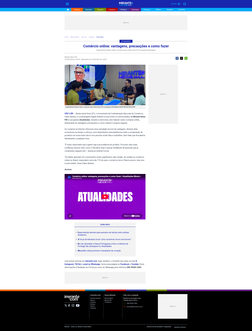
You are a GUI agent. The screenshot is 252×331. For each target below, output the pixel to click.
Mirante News (75, 37)
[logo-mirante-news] (126, 4)
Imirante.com (91, 261)
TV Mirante (107, 302)
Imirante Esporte (95, 298)
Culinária (93, 302)
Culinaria (112, 10)
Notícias (88, 10)
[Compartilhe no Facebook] (177, 58)
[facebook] (69, 305)
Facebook (124, 264)
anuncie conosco (180, 327)
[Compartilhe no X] (182, 58)
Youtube (135, 264)
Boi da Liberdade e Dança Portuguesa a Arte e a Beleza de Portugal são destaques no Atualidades (103, 245)
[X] (66, 305)
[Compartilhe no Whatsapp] (185, 58)
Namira (77, 10)
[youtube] (78, 305)
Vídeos (92, 306)
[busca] (184, 4)
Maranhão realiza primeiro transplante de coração (99, 250)
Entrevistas (99, 37)
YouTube (181, 10)
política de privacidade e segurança (159, 327)
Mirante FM (107, 300)
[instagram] (73, 305)
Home (66, 37)
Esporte (100, 10)
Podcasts (135, 10)
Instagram (69, 264)
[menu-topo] (67, 4)
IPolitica (123, 10)
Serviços (146, 10)
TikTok (78, 264)
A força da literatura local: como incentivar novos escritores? (104, 239)
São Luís (84, 37)
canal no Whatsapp (91, 264)
